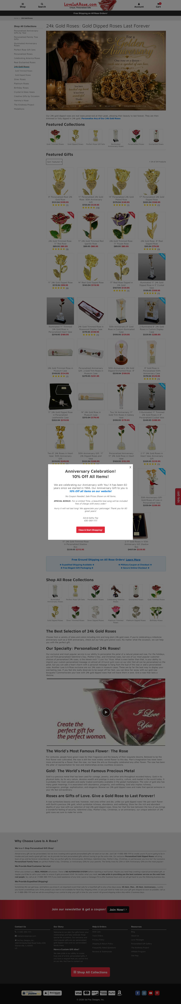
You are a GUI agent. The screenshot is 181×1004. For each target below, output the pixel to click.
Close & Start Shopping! (91, 530)
